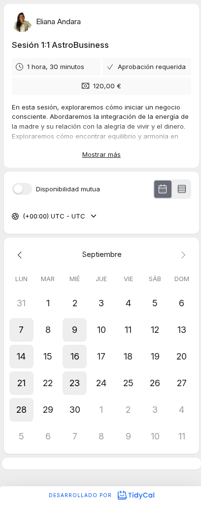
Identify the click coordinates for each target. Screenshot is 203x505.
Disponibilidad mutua (68, 189)
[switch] (22, 189)
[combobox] (24, 216)
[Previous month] (21, 255)
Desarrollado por (81, 495)
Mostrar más (101, 154)
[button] (21, 330)
